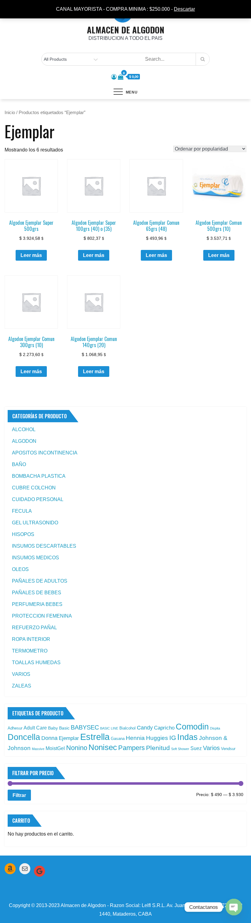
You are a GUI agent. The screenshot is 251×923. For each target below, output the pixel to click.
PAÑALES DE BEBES (36, 592)
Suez (196, 748)
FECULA (22, 511)
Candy (145, 728)
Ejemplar (69, 738)
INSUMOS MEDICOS (35, 557)
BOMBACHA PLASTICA (39, 476)
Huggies (157, 738)
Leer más (31, 255)
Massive (38, 749)
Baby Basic (58, 728)
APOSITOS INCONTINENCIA (44, 452)
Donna (49, 738)
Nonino (76, 748)
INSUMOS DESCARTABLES (44, 546)
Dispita (215, 728)
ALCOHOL (24, 429)
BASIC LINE (109, 728)
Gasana (118, 738)
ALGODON (24, 441)
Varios (211, 748)
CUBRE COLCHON (34, 487)
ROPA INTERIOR (31, 639)
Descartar (184, 9)
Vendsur (228, 748)
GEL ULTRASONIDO (35, 522)
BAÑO (19, 464)
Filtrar (19, 795)
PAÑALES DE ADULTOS (39, 581)
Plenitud (158, 747)
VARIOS (21, 674)
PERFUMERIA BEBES (37, 604)
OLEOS (20, 569)
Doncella (24, 737)
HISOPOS (23, 534)
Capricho (164, 728)
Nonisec (102, 747)
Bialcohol (127, 728)
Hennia (135, 738)
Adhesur (15, 728)
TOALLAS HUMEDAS (36, 662)
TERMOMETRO (29, 650)
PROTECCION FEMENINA (42, 616)
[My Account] (114, 77)
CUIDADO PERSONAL (37, 499)
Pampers (131, 748)
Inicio (10, 112)
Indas (187, 737)
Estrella (95, 737)
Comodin (192, 726)
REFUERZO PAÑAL (34, 627)
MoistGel (55, 748)
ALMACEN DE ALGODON (125, 30)
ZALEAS (21, 685)
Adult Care (35, 727)
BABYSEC (85, 727)
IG (172, 737)
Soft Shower (180, 749)
